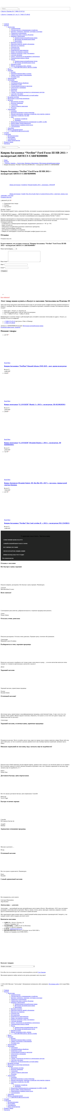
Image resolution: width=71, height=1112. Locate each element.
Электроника (11, 109)
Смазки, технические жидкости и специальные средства (27, 92)
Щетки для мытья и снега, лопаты (21, 66)
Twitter (8, 327)
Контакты (7, 143)
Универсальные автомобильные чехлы (26, 61)
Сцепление (14, 104)
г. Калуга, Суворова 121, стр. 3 (10, 14)
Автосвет (10, 70)
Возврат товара (8, 142)
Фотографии (11, 137)
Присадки (14, 90)
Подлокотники (15, 48)
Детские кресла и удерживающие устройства (24, 30)
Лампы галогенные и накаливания (21, 75)
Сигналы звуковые (16, 55)
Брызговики (18, 41)
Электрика (11, 128)
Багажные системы (13, 97)
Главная (6, 24)
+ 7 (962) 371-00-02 (24, 14)
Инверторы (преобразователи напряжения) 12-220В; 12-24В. (29, 122)
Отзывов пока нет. (6, 197)
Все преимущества (8, 558)
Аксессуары (11, 27)
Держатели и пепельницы (18, 33)
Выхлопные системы (17, 101)
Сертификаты (12, 139)
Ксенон (13, 72)
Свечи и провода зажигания (19, 106)
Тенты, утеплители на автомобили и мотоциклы (25, 56)
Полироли (14, 89)
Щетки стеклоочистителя (15, 129)
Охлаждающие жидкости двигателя (21, 86)
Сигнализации (15, 126)
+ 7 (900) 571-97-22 (19, 11)
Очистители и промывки (18, 87)
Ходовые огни (15, 76)
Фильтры (13, 108)
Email (3, 267)
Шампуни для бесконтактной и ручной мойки (24, 95)
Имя (2, 264)
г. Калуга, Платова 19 (7, 11)
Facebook (3, 327)
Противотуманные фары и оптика (21, 73)
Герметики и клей (16, 84)
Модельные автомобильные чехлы (25, 62)
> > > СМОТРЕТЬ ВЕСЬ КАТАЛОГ (18, 131)
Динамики (18, 120)
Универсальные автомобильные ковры (26, 38)
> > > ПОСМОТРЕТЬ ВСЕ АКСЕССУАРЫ (24, 67)
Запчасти (10, 100)
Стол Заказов (42, 972)
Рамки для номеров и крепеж (19, 52)
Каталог (6, 25)
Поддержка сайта (54, 984)
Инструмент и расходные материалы (18, 98)
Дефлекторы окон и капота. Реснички (22, 34)
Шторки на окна (16, 64)
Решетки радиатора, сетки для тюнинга (22, 53)
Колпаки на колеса (16, 42)
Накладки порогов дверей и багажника (22, 44)
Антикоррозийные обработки (20, 83)
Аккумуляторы (12, 78)
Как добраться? (5, 297)
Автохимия (11, 80)
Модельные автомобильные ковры (25, 39)
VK (19, 327)
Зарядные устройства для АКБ (20, 115)
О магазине (7, 134)
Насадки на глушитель (17, 45)
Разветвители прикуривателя (19, 50)
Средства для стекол (17, 94)
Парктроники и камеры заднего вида (22, 125)
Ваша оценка (4, 249)
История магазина (13, 136)
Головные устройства (21, 118)
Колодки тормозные (17, 103)
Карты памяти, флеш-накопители (21, 123)
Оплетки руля (15, 47)
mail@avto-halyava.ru (16, 929)
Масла (9, 69)
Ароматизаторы (15, 28)
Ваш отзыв (4, 261)
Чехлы (13, 59)
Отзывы (6, 132)
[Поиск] (19, 147)
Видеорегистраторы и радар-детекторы (22, 112)
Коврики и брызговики (18, 36)
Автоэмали (14, 81)
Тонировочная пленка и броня (20, 58)
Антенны (14, 111)
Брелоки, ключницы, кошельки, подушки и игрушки (26, 31)
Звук (12, 117)
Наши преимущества (14, 140)
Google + (12, 327)
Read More (7, 363)
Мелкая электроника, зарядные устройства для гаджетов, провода (30, 114)
